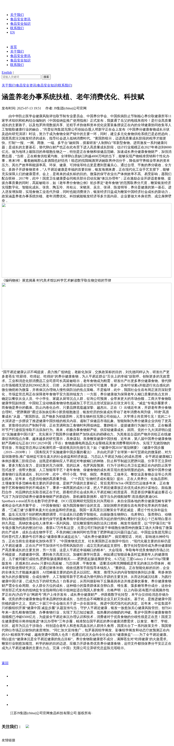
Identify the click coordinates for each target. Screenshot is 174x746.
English (7, 72)
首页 (13, 47)
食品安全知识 (20, 23)
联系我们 (17, 28)
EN (12, 32)
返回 (5, 663)
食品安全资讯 (20, 19)
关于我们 (17, 15)
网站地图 (18, 717)
